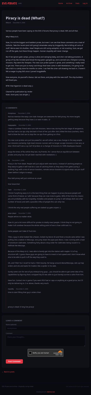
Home (60, 3)
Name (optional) (11, 325)
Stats (77, 3)
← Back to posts (8, 372)
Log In (85, 3)
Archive (69, 3)
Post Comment (14, 361)
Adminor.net (51, 392)
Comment (9, 333)
